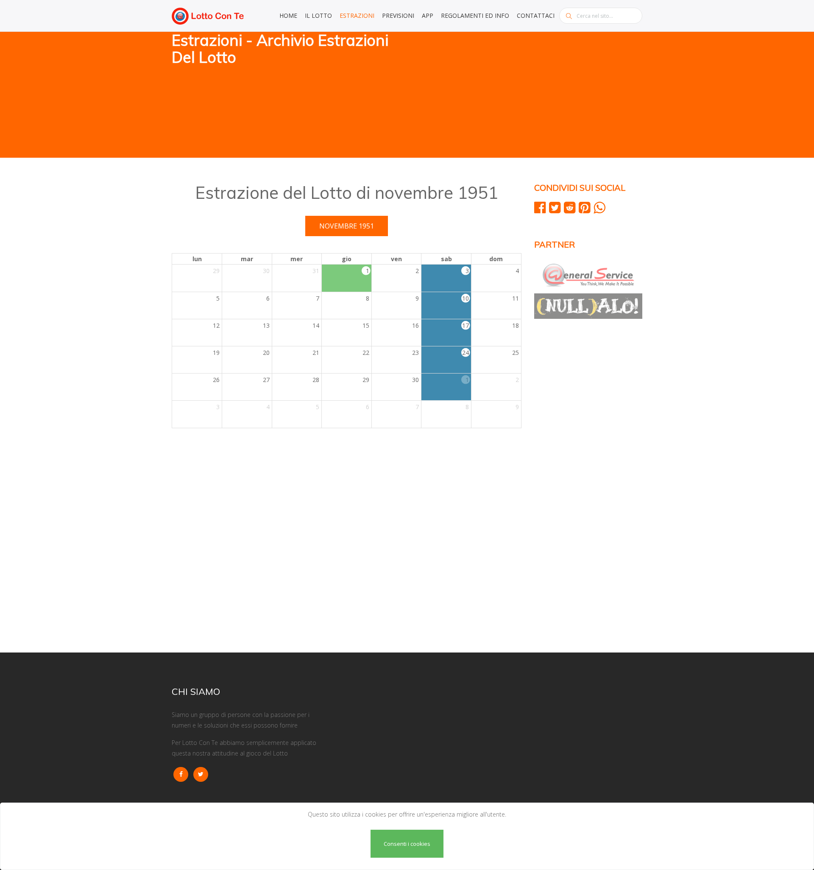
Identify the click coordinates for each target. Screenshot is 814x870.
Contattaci (536, 15)
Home (288, 15)
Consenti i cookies (407, 844)
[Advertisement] (527, 95)
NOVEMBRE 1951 (346, 226)
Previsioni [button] (398, 15)
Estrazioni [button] (357, 15)
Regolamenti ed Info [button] (475, 15)
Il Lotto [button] (318, 15)
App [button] (427, 15)
